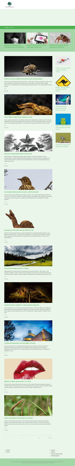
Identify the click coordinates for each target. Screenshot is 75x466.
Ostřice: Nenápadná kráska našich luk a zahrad (18, 418)
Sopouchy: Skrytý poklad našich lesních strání (18, 154)
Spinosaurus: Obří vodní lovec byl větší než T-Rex (19, 230)
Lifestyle (7, 27)
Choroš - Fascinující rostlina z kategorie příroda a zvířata (63, 69)
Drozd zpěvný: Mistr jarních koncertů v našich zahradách (21, 192)
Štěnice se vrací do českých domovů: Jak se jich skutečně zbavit (23, 79)
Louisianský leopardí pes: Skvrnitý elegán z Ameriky (19, 343)
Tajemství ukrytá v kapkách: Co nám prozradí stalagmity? (21, 305)
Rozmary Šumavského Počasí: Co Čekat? (16, 268)
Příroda (11, 27)
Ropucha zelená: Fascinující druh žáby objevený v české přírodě (63, 127)
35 (39, 437)
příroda (5, 88)
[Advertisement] (37, 17)
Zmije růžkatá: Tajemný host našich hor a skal (18, 117)
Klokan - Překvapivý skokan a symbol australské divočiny (63, 89)
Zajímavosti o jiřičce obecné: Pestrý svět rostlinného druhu (61, 108)
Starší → (50, 437)
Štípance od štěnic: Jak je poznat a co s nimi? (17, 381)
